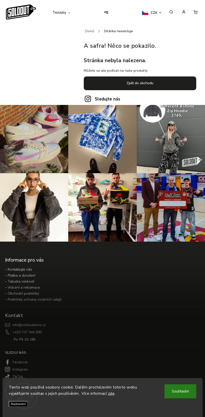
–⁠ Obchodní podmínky (22, 293)
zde (111, 393)
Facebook (20, 362)
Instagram (20, 369)
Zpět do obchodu (140, 83)
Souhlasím (180, 391)
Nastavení (18, 404)
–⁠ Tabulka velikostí (19, 281)
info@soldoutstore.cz (29, 325)
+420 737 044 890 (27, 332)
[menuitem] (64, 12)
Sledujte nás (107, 99)
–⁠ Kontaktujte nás (18, 269)
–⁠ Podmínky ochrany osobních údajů (33, 299)
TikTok (17, 376)
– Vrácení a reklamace (22, 287)
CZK (154, 12)
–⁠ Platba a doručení (20, 275)
